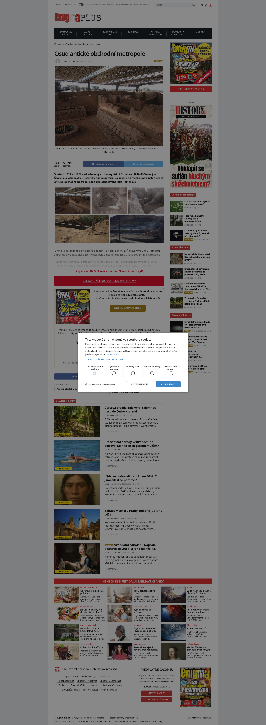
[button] (133, 359)
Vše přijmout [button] (168, 384)
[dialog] (133, 362)
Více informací (113, 354)
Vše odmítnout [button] (139, 384)
